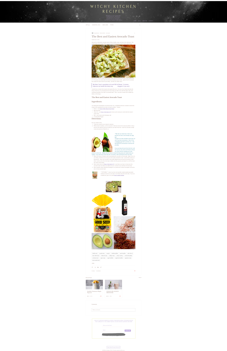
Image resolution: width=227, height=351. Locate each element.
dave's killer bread (95, 255)
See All (140, 277)
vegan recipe (102, 257)
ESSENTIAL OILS (96, 25)
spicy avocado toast (96, 260)
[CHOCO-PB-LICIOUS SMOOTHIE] (113, 284)
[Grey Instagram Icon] (137, 16)
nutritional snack (95, 257)
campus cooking (120, 255)
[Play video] (113, 187)
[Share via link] (100, 267)
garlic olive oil (130, 253)
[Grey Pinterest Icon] (139, 16)
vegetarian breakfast (119, 257)
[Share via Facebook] (92, 267)
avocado (108, 253)
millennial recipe (104, 255)
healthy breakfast (115, 253)
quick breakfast (123, 253)
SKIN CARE (105, 25)
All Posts (88, 25)
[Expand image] (102, 213)
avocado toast (102, 253)
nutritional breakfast (128, 255)
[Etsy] (134, 16)
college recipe (112, 255)
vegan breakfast (110, 257)
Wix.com (123, 350)
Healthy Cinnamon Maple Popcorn (94, 292)
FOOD (111, 25)
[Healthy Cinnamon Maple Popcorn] (94, 284)
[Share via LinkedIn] (98, 267)
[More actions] (134, 33)
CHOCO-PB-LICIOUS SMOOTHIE (112, 292)
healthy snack (94, 253)
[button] (139, 24)
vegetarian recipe (128, 257)
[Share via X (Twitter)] (95, 267)
